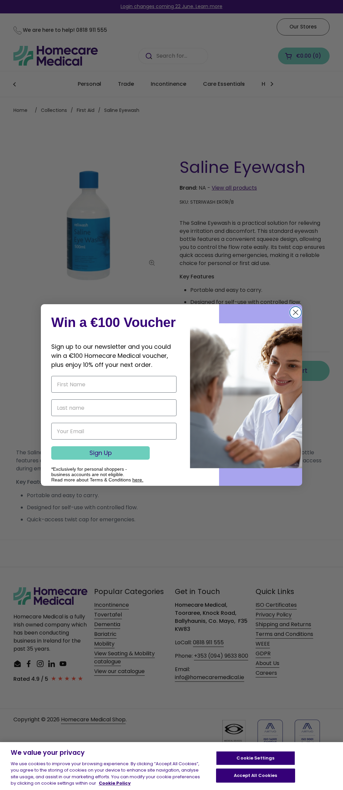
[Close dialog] (295, 312)
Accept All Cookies (255, 775)
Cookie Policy (115, 783)
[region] (171, 766)
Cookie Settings (255, 758)
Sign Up (100, 453)
